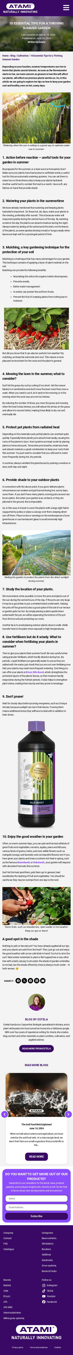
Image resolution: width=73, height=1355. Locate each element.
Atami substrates (12, 1312)
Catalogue (8, 1249)
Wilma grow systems (13, 1318)
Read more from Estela (36, 1048)
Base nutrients (49, 1238)
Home (5, 55)
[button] (18, 980)
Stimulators (47, 1243)
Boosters (46, 1249)
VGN (5, 1291)
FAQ (5, 1243)
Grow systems (49, 1265)
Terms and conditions (39, 1347)
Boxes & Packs (49, 1271)
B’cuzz (6, 1296)
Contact (7, 1238)
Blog (13, 55)
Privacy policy (17, 1347)
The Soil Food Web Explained (36, 1124)
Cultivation (23, 55)
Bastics (7, 1285)
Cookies (57, 1347)
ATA (5, 1301)
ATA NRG (8, 1307)
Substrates (47, 1260)
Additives (46, 1254)
